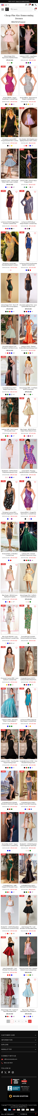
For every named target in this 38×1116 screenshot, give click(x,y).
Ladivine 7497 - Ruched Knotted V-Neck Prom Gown (28, 554)
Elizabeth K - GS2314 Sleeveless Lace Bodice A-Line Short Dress (10, 927)
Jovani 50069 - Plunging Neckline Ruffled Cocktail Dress (28, 471)
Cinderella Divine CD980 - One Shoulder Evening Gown (28, 761)
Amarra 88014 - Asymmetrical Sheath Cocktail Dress (28, 98)
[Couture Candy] (7, 9)
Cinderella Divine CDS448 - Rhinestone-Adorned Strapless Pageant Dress (9, 803)
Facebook (2, 1072)
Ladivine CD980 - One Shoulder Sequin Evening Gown (10, 761)
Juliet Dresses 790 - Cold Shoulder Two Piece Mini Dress (28, 927)
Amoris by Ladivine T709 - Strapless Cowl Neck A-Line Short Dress (9, 347)
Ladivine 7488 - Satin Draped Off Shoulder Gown (10, 430)
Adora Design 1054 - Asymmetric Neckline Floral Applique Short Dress (9, 57)
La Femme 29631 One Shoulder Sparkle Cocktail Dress (28, 264)
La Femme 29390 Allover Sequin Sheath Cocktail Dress (28, 222)
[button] (8, 1021)
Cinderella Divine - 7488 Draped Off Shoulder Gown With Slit (9, 886)
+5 (13, 933)
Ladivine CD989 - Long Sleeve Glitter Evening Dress (28, 57)
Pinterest (9, 1072)
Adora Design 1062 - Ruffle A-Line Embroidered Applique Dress (28, 596)
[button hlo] (7, 63)
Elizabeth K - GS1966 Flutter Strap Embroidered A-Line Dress (9, 471)
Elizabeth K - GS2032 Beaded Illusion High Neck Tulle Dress (28, 844)
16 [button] (26, 1021)
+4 (13, 353)
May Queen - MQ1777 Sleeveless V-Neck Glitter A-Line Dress (28, 1010)
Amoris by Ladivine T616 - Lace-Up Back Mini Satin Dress (28, 305)
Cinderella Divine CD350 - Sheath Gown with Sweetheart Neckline (28, 803)
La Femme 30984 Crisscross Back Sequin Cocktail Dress (28, 720)
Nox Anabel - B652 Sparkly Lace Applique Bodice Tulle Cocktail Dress (28, 139)
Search (12, 9)
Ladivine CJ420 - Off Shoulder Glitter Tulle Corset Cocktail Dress (9, 181)
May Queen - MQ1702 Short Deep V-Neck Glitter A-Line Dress (28, 430)
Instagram (13, 1072)
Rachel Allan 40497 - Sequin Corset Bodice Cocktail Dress (10, 844)
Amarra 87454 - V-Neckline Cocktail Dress (9, 554)
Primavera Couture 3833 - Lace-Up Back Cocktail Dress (10, 679)
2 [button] (15, 1021)
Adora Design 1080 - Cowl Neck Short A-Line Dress (28, 388)
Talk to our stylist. (23, 1)
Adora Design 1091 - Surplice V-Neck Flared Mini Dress (9, 1010)
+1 (13, 104)
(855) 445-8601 (8, 1063)
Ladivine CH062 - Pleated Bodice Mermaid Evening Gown (28, 347)
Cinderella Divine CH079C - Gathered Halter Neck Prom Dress (28, 679)
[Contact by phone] (36, 5)
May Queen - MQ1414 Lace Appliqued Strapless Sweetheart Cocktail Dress (9, 596)
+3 (32, 353)
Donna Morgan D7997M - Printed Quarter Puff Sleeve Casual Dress (28, 637)
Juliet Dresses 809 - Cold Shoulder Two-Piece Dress (9, 969)
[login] (26, 5)
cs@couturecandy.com (10, 1059)
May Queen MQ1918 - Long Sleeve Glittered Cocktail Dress (10, 637)
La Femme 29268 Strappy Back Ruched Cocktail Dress (9, 222)
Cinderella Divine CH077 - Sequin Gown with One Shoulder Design (9, 388)
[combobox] (21, 9)
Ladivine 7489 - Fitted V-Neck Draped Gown (28, 181)
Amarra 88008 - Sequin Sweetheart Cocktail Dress (9, 98)
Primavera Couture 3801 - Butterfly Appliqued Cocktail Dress (10, 513)
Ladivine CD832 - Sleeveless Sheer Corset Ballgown (10, 720)
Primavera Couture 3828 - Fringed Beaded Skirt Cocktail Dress (9, 139)
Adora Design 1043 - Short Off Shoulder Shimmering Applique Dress (9, 305)
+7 (32, 146)
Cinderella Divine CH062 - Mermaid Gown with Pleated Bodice (28, 886)
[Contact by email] (33, 5)
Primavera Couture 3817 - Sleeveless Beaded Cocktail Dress (9, 264)
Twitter (5, 1072)
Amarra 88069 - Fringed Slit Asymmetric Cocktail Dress (28, 513)
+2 (32, 104)
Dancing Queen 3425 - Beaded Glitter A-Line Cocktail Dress (28, 969)
